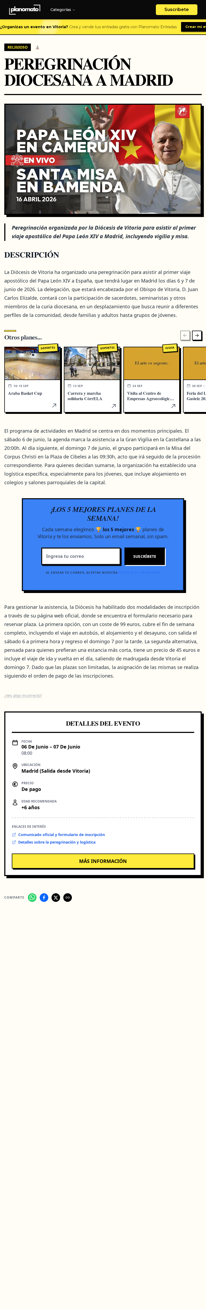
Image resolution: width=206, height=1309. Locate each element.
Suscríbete (176, 9)
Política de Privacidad (139, 572)
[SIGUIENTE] (197, 335)
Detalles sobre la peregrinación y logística (56, 842)
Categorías (60, 9)
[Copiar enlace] (67, 897)
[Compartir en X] (56, 897)
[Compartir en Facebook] (44, 897)
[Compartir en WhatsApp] (32, 897)
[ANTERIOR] (185, 335)
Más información (103, 861)
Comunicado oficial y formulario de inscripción (61, 834)
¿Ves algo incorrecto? (23, 695)
